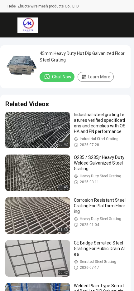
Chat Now (61, 76)
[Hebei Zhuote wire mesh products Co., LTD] (27, 24)
